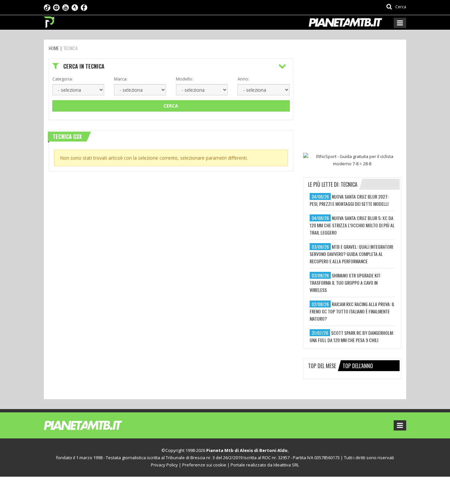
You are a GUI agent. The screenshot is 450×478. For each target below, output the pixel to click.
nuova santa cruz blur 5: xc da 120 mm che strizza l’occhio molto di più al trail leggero (352, 225)
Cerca (170, 106)
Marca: (120, 79)
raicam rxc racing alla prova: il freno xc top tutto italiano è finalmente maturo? (352, 311)
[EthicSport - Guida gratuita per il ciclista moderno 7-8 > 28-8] (352, 160)
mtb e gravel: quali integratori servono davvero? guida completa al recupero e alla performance (351, 254)
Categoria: (62, 79)
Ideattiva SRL (286, 465)
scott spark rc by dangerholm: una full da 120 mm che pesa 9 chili (352, 336)
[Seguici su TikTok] (47, 7)
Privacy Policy (164, 465)
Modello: (184, 79)
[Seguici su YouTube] (65, 7)
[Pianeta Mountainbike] (49, 20)
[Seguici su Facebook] (84, 7)
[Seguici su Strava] (74, 7)
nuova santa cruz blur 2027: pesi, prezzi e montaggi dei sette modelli (349, 200)
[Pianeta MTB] (95, 425)
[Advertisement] (352, 99)
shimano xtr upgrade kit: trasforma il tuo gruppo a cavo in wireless (345, 282)
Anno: (243, 79)
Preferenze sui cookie (204, 465)
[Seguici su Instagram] (56, 7)
